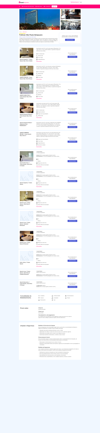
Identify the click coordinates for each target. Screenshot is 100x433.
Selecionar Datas (70, 39)
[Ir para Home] (24, 2)
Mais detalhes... (39, 61)
